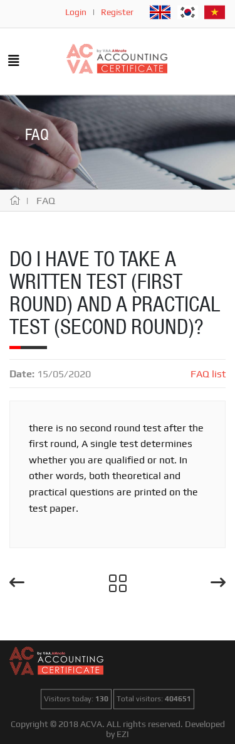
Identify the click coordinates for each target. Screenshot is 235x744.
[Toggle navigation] (14, 61)
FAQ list (208, 374)
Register (117, 12)
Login (75, 12)
